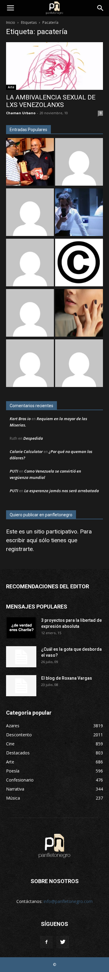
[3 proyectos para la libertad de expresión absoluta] (21, 627)
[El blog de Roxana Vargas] (21, 685)
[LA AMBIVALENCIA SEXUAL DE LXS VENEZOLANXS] (54, 66)
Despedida (33, 438)
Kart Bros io (20, 418)
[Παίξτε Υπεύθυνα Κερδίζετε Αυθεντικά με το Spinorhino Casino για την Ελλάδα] (30, 363)
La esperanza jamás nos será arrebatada (61, 490)
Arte (11, 87)
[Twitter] (63, 942)
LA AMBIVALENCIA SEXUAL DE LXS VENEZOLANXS (50, 101)
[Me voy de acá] (79, 313)
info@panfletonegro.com (68, 901)
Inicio (10, 22)
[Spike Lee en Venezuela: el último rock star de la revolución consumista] (30, 162)
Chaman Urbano (20, 113)
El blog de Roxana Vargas (66, 678)
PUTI (14, 471)
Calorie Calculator (26, 451)
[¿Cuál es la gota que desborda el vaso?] (21, 656)
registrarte (19, 549)
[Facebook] (46, 942)
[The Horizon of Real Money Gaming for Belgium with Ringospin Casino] (79, 363)
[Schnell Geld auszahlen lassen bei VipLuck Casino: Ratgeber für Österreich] (30, 212)
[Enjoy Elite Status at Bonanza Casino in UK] (30, 263)
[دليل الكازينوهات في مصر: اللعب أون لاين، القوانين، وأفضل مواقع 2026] (30, 313)
